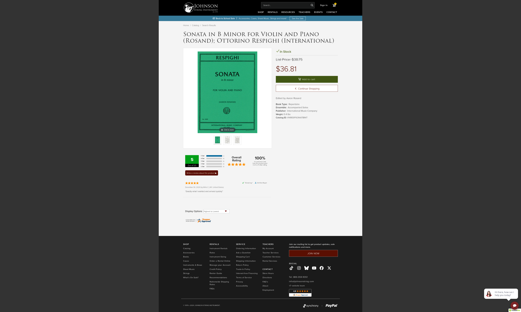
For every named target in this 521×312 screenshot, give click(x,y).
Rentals (273, 12)
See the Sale (298, 18)
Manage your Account (220, 265)
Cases (186, 260)
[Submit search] (312, 5)
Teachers (304, 12)
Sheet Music (189, 269)
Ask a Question (243, 252)
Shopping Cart (243, 256)
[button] (324, 5)
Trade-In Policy (243, 269)
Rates (212, 252)
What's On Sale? (191, 277)
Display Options (193, 211)
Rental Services (270, 260)
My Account (268, 248)
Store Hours (268, 273)
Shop (261, 12)
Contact (331, 12)
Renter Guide (216, 273)
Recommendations (218, 277)
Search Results (209, 25)
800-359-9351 (300, 277)
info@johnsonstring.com (301, 281)
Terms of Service (244, 277)
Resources (288, 12)
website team (298, 285)
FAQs (212, 288)
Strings (186, 273)
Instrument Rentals (219, 248)
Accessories (189, 252)
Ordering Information (246, 248)
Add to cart (308, 79)
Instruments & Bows (192, 265)
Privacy (239, 281)
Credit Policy (216, 269)
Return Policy (242, 265)
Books (186, 256)
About (265, 285)
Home (186, 25)
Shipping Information (246, 260)
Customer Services (271, 256)
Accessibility (242, 285)
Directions (267, 277)
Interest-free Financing (247, 273)
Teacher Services (271, 252)
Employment (268, 290)
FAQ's (265, 281)
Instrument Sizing (218, 256)
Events (318, 12)
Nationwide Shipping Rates (219, 283)
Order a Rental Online (220, 260)
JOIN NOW (313, 253)
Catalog (195, 25)
